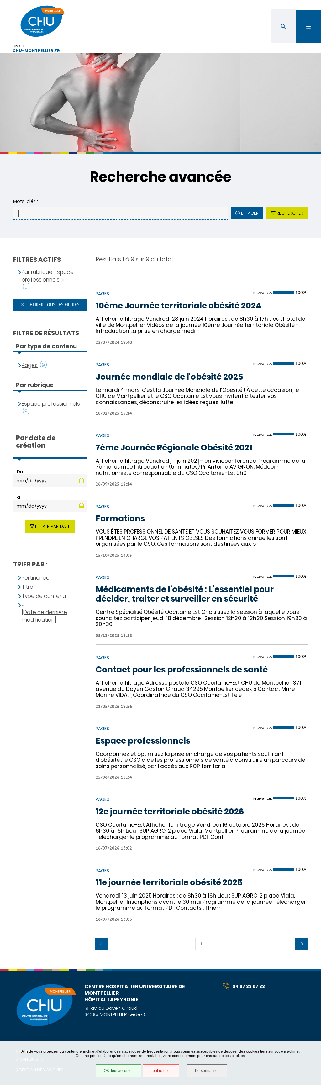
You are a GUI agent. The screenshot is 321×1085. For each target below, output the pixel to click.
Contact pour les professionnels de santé (182, 670)
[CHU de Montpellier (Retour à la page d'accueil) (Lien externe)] (46, 1025)
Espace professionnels (143, 741)
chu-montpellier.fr (36, 51)
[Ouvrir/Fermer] (308, 26)
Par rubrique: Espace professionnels (48, 276)
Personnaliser (207, 1070)
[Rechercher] (283, 26)
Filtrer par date (52, 526)
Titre (27, 587)
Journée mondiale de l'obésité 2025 (169, 377)
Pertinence (36, 578)
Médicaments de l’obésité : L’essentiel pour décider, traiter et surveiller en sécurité (185, 594)
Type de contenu (44, 596)
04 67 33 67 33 (248, 986)
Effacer (250, 213)
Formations (120, 519)
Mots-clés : (25, 201)
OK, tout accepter (118, 1070)
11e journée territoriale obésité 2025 (169, 882)
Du (20, 471)
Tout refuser (161, 1070)
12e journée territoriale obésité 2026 (170, 812)
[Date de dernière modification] (44, 616)
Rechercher (289, 213)
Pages (30, 365)
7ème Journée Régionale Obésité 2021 (174, 448)
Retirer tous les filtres (52, 305)
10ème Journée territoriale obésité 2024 (178, 306)
